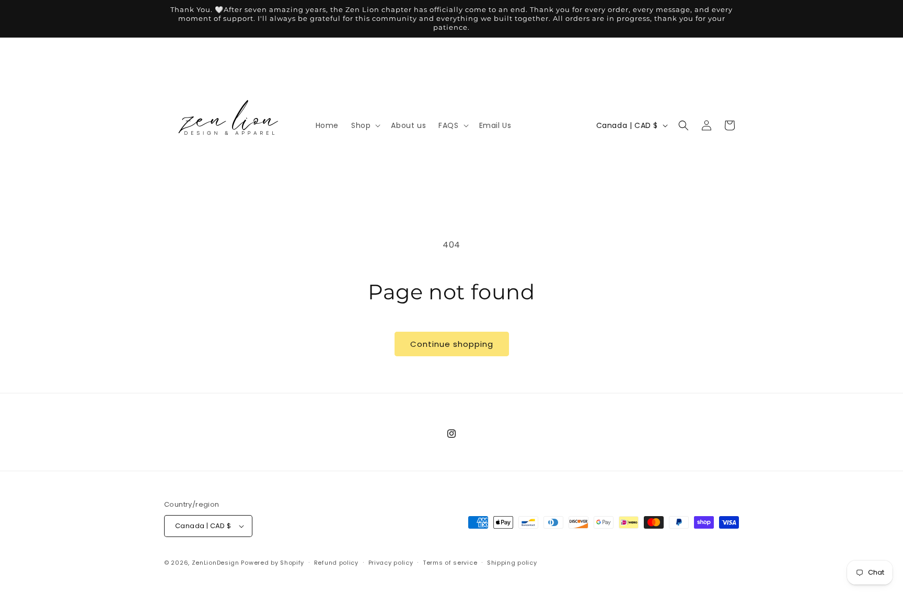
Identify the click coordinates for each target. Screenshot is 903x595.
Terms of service (450, 562)
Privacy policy (390, 562)
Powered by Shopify (272, 562)
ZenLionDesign (215, 562)
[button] (365, 125)
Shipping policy (512, 562)
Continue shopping (451, 344)
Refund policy (336, 562)
